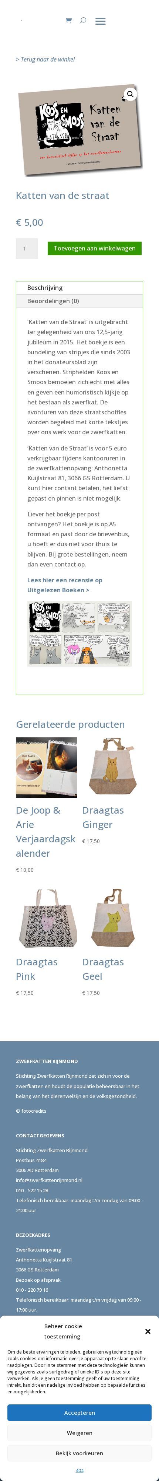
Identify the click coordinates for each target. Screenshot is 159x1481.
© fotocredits (31, 1111)
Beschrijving (44, 288)
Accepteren (79, 1412)
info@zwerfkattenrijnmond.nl (49, 1180)
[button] (148, 1331)
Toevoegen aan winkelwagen (95, 248)
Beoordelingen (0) (53, 301)
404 (80, 1470)
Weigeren (79, 1432)
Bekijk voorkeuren (79, 1453)
